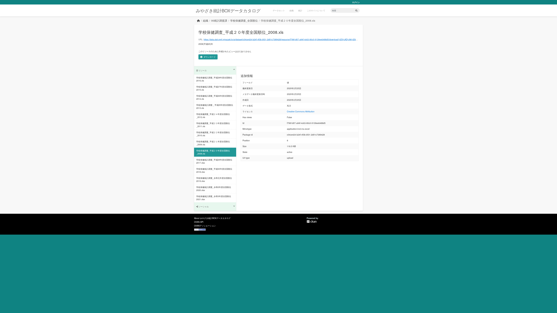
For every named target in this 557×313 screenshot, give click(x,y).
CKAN (312, 221)
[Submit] (356, 10)
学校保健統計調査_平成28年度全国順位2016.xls (214, 79)
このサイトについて (316, 10)
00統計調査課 (219, 20)
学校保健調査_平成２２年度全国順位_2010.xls (213, 134)
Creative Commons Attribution (300, 111)
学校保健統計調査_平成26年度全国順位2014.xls (214, 97)
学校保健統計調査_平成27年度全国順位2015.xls (214, 88)
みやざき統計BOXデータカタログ (228, 10)
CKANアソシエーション (205, 225)
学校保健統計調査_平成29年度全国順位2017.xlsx (214, 161)
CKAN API (198, 221)
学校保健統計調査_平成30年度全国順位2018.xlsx (214, 170)
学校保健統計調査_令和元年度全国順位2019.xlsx (214, 179)
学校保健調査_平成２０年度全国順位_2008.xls (288, 20)
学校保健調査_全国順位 (244, 20)
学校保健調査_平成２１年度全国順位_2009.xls (213, 143)
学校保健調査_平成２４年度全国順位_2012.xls (213, 116)
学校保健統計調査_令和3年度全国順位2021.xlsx (213, 198)
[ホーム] (198, 20)
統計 (300, 10)
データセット (279, 10)
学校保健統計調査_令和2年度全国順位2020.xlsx (213, 189)
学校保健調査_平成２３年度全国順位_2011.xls (213, 125)
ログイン (356, 2)
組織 (292, 10)
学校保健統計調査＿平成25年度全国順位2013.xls (214, 106)
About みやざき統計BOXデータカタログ (212, 218)
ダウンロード (210, 56)
